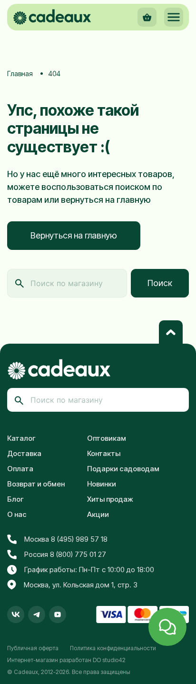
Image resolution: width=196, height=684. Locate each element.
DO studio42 (109, 660)
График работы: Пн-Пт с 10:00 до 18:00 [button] (89, 569)
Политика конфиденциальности (113, 648)
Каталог (21, 438)
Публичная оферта (33, 648)
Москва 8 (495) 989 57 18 (66, 539)
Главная (20, 73)
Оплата (20, 468)
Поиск (159, 283)
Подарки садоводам (123, 468)
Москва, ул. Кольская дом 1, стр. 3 (80, 584)
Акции (98, 514)
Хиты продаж (110, 499)
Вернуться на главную (73, 235)
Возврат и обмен (36, 483)
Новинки (101, 483)
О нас (17, 514)
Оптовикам (106, 438)
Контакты (103, 453)
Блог (15, 499)
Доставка (24, 453)
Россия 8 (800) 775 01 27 (65, 554)
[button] (173, 17)
